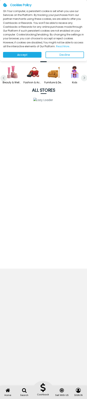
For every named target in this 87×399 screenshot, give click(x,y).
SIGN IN (78, 395)
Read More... (63, 46)
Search (24, 395)
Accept (22, 55)
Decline (64, 55)
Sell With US (62, 395)
